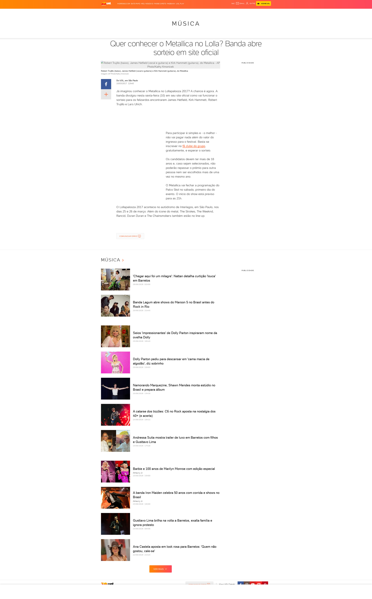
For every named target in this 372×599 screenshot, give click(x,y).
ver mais (158, 569)
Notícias (134, 12)
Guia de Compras (266, 12)
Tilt (214, 12)
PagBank (171, 4)
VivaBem (207, 12)
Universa (197, 12)
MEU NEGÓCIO (147, 4)
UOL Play (180, 4)
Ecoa (219, 12)
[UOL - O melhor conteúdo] (106, 4)
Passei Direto (160, 4)
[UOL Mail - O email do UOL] (240, 3)
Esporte (179, 12)
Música (186, 23)
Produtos (106, 12)
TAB (242, 12)
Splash (188, 12)
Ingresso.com (123, 4)
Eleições (124, 12)
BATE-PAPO (135, 4)
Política (143, 12)
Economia (162, 12)
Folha (171, 12)
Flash (115, 12)
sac (233, 3)
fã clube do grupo (194, 146)
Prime (247, 12)
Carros (152, 12)
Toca (253, 12)
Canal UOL (227, 12)
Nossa (236, 12)
